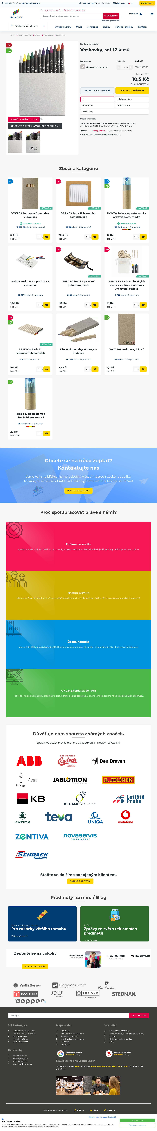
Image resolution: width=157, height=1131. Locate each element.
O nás (79, 27)
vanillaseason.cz (20, 1061)
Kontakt (142, 27)
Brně (77, 1066)
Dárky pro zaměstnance (72, 1033)
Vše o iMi (65, 1031)
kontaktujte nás (80, 491)
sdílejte (111, 1110)
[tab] (97, 99)
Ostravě (101, 1066)
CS (132, 3)
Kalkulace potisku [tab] (124, 99)
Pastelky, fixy (60, 35)
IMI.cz (12, 35)
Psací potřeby (48, 35)
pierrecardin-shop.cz (22, 1064)
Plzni (108, 1066)
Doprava (65, 1044)
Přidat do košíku (131, 90)
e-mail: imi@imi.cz (21, 1039)
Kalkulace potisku (96, 90)
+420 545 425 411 (89, 3)
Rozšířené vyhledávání (110, 21)
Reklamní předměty (26, 26)
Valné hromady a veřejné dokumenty (126, 1033)
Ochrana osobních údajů (120, 1039)
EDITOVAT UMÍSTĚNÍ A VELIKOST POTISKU (34, 126)
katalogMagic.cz (20, 1058)
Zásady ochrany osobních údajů (102, 1117)
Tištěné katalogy (124, 27)
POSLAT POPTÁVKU (80, 881)
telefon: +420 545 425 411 (24, 1033)
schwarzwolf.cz (20, 1055)
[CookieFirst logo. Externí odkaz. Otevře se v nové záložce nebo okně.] (3, 1119)
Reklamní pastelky (89, 44)
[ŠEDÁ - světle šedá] (82, 66)
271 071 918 (117, 955)
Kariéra (112, 1036)
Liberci (126, 1066)
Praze (93, 1066)
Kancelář (38, 35)
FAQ (111, 1042)
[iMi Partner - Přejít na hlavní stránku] (16, 14)
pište (95, 1110)
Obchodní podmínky (119, 1031)
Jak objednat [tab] (87, 105)
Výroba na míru (63, 27)
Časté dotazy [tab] (87, 112)
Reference (92, 27)
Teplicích (116, 1066)
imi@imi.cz (120, 3)
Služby (106, 27)
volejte (80, 1110)
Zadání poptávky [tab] (124, 105)
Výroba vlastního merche (73, 1039)
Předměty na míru (69, 1036)
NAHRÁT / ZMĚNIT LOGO (24, 119)
